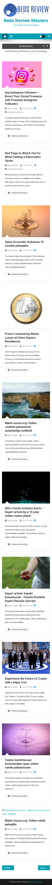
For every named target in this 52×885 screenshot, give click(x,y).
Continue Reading (19, 136)
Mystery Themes (35, 882)
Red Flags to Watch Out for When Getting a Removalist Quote (23, 156)
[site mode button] (42, 36)
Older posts (10, 868)
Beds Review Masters (26, 20)
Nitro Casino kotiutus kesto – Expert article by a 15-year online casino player (24, 512)
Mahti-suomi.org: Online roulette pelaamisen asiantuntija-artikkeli (21, 426)
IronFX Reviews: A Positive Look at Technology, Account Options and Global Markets (26, 53)
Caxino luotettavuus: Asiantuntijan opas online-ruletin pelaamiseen (22, 763)
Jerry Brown (27, 108)
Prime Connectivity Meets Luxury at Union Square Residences (22, 337)
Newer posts (45, 868)
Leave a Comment (15, 112)
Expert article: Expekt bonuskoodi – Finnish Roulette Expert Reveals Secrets (25, 597)
